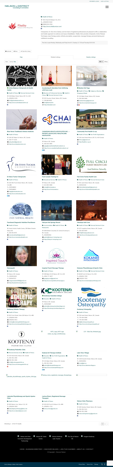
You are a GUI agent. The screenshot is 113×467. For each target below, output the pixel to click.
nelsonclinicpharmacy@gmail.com (88, 413)
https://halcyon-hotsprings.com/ (53, 239)
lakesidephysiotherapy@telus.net (18, 409)
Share (16, 51)
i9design (9, 464)
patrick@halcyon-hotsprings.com (53, 237)
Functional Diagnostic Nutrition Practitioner (21, 222)
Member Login (94, 1)
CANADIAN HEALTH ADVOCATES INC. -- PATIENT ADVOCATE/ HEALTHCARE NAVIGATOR (56, 133)
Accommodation (48, 225)
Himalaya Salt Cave (83, 222)
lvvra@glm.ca (82, 363)
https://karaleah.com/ (49, 105)
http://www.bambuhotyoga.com (87, 103)
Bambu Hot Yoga (84, 88)
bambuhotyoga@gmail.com (86, 100)
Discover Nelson (51, 449)
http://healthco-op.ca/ (85, 142)
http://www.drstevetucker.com (17, 194)
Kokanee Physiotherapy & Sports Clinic (89, 268)
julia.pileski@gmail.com (15, 142)
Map (21, 57)
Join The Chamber (67, 449)
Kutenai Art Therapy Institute (51, 353)
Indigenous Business (96, 91)
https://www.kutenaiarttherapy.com (53, 367)
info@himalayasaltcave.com (86, 233)
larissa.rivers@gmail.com (51, 409)
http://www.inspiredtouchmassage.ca (54, 281)
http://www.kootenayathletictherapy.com (20, 324)
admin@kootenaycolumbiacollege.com (54, 306)
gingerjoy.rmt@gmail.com (51, 278)
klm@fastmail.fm (48, 102)
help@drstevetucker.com (16, 191)
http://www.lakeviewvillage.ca (87, 365)
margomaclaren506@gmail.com (17, 281)
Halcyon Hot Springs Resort (51, 222)
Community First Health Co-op (87, 131)
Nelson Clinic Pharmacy (84, 401)
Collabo (13, 464)
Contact (89, 449)
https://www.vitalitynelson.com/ (52, 26)
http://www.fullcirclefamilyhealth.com (89, 189)
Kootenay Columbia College (53, 296)
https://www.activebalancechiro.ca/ (18, 102)
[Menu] (106, 7)
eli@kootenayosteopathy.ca (86, 322)
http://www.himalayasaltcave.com (88, 235)
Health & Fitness (47, 17)
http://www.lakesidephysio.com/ (18, 411)
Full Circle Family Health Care (87, 177)
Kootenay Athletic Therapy (16, 309)
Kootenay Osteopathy (84, 309)
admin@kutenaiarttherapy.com (52, 365)
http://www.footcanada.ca (51, 189)
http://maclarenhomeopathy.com (17, 283)
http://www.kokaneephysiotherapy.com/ (90, 281)
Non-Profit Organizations (97, 134)
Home (22, 449)
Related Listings (55, 57)
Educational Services (49, 180)
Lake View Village (83, 353)
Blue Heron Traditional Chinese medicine (20, 131)
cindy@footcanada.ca (50, 187)
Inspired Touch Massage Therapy (53, 268)
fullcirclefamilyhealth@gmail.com (88, 187)
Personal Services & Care (27, 93)
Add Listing (105, 1)
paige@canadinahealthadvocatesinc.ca (54, 146)
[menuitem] (94, 1)
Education (46, 299)
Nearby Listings (91, 57)
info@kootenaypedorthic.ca (16, 362)
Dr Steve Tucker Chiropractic (16, 177)
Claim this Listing (26, 51)
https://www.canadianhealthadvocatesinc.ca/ (56, 148)
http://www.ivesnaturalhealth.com (18, 237)
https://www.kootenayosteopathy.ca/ (89, 324)
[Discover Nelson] (16, 7)
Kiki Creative (19, 464)
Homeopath (11, 268)
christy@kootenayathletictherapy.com (19, 322)
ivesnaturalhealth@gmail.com (17, 235)
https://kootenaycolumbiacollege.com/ (54, 308)
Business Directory (34, 449)
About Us (80, 449)
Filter (6, 61)
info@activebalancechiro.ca (16, 100)
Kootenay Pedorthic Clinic (17, 350)
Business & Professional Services (52, 93)
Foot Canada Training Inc (50, 177)
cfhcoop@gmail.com (84, 140)
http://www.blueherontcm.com (17, 144)
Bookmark (8, 51)
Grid (102, 61)
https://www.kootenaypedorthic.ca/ (18, 364)
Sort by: (13, 61)
